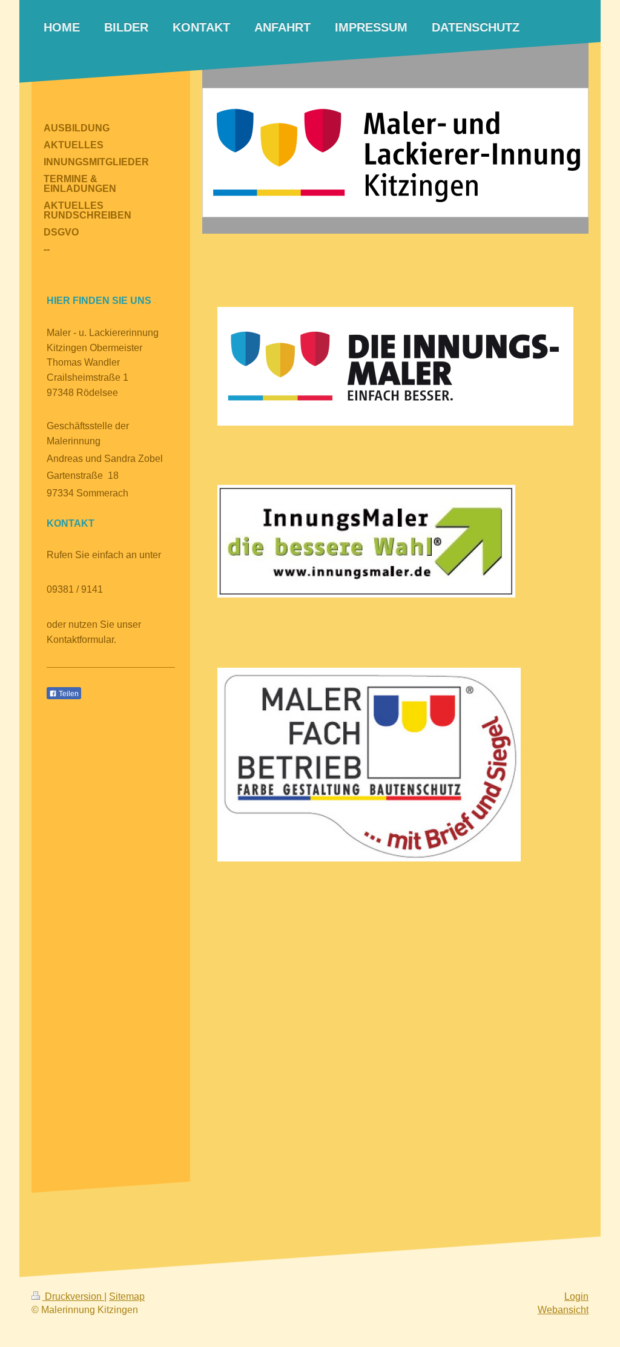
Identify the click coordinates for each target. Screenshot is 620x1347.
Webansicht (563, 1310)
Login (576, 1296)
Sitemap (127, 1296)
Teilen (68, 694)
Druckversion (73, 1296)
